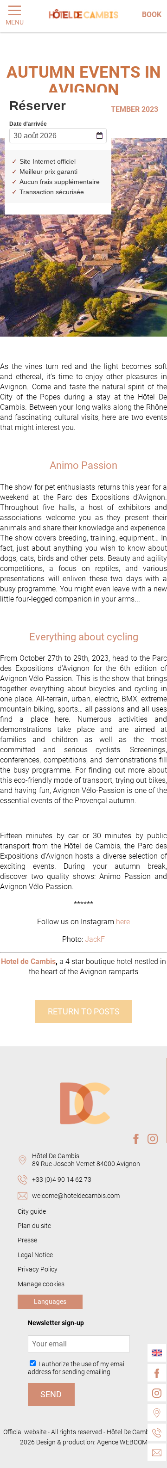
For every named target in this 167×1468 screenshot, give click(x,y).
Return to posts (84, 1011)
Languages (50, 1302)
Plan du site (34, 1226)
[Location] (157, 1412)
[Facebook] (157, 1373)
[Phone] (157, 1432)
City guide (32, 1212)
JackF (95, 939)
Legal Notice (35, 1255)
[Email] (157, 1452)
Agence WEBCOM (122, 1442)
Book (151, 14)
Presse (27, 1240)
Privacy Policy (38, 1269)
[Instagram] (157, 1392)
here (123, 921)
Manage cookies (41, 1284)
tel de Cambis (33, 961)
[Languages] (157, 1353)
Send (51, 1394)
